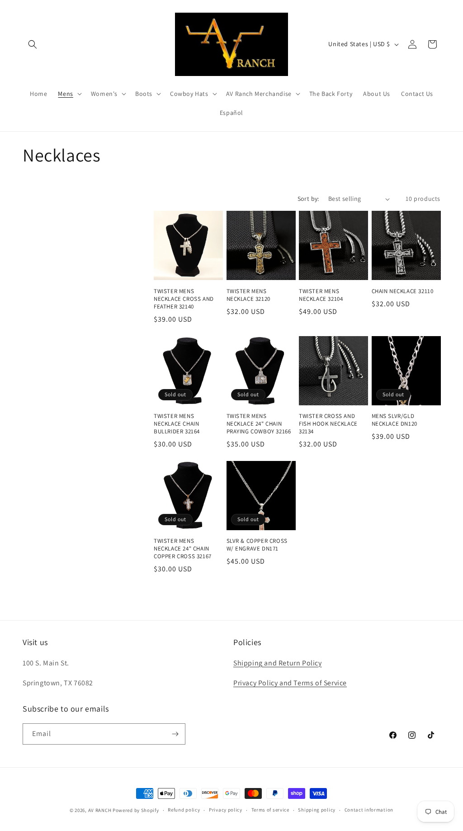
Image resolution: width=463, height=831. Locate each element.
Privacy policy (225, 810)
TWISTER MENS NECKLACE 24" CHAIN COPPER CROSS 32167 (183, 548)
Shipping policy (316, 810)
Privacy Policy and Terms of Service (290, 683)
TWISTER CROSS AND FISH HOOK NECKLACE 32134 (328, 424)
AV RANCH (100, 810)
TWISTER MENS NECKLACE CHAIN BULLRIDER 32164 (177, 424)
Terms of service (270, 810)
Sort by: (308, 199)
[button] (33, 44)
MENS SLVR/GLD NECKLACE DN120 (394, 420)
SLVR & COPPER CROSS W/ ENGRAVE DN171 (257, 544)
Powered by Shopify (136, 810)
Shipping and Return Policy (277, 663)
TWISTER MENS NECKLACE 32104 (321, 295)
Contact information (369, 810)
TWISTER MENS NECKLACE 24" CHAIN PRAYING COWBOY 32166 (259, 424)
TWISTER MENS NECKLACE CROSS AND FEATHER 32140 (184, 299)
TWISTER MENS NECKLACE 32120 (248, 295)
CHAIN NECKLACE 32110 (403, 291)
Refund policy (184, 810)
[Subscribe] (175, 734)
